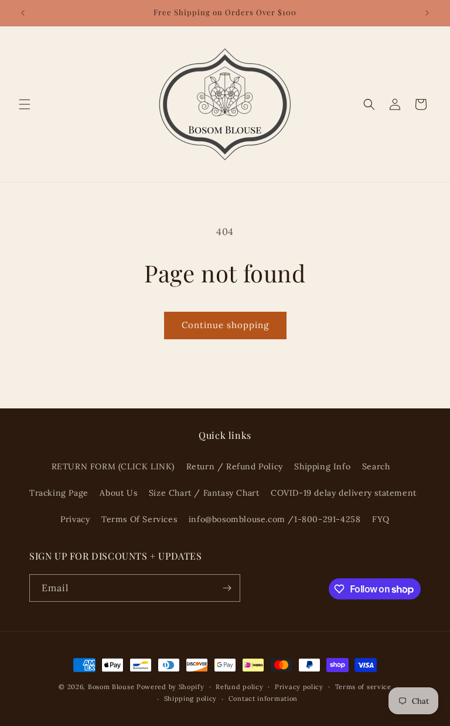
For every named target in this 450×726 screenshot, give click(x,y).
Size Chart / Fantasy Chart (204, 493)
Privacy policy (299, 687)
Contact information (263, 698)
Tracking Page (58, 493)
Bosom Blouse (111, 687)
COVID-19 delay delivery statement (344, 493)
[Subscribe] (227, 588)
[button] (25, 104)
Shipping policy (190, 698)
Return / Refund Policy (234, 466)
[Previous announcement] (23, 13)
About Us (118, 493)
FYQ (381, 519)
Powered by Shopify (170, 687)
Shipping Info (322, 466)
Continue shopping (225, 324)
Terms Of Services (139, 519)
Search (376, 466)
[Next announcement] (427, 13)
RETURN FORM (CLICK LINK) (113, 466)
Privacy (75, 519)
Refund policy (239, 687)
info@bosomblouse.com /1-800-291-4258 (275, 519)
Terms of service (363, 687)
